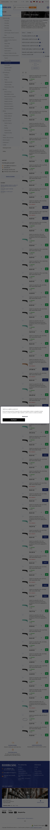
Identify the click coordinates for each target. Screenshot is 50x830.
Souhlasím (14, 419)
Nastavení (25, 416)
